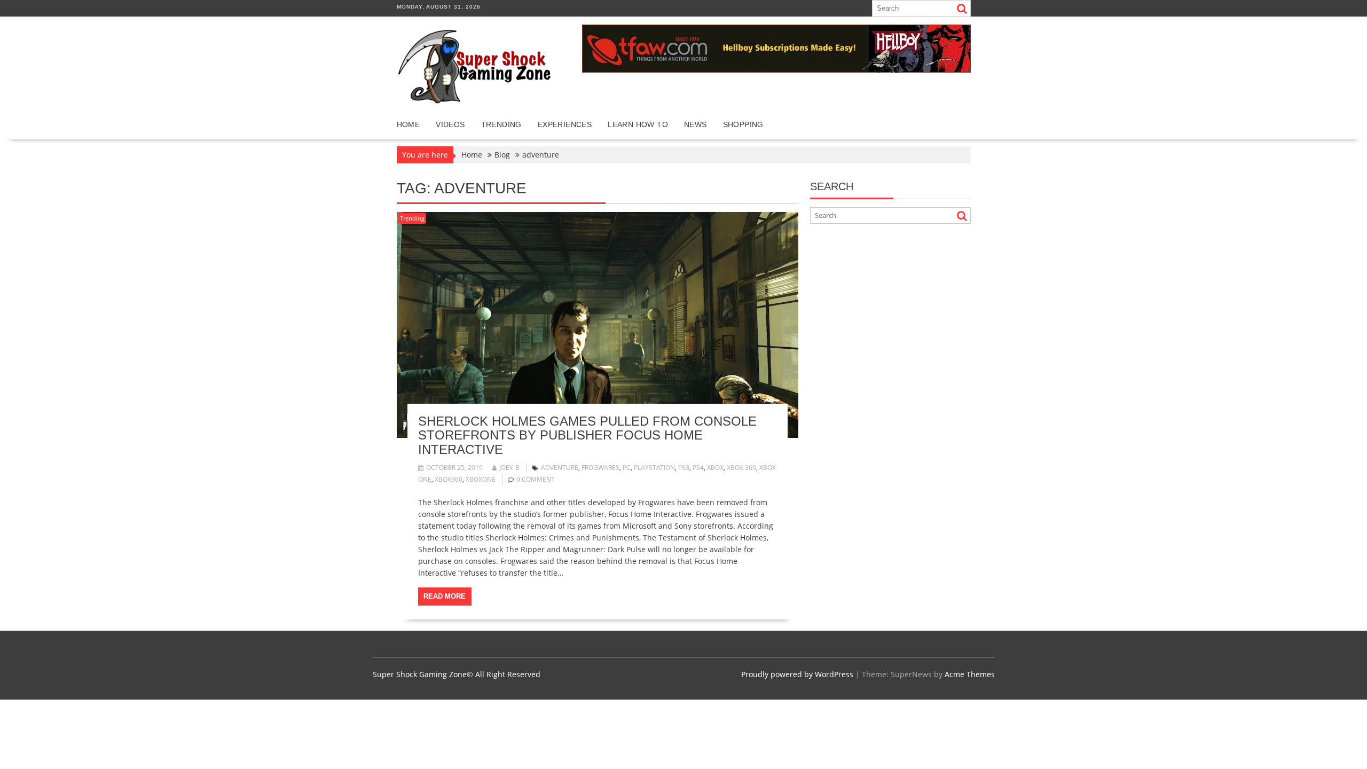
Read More (444, 596)
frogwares (600, 467)
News (695, 124)
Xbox (715, 467)
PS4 (698, 467)
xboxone (481, 479)
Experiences (565, 124)
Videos (450, 124)
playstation (654, 467)
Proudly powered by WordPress (797, 674)
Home (408, 124)
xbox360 (448, 479)
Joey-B (509, 467)
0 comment (535, 479)
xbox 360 (741, 467)
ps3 (683, 467)
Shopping (743, 124)
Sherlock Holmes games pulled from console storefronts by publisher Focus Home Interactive (587, 435)
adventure (559, 467)
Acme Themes (970, 674)
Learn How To (638, 124)
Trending (501, 124)
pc (627, 467)
